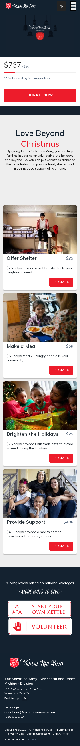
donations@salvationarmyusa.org (30, 712)
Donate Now (40, 95)
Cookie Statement (38, 733)
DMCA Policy (61, 733)
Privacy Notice (64, 729)
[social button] (61, 6)
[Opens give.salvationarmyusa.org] (39, 615)
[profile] (58, 6)
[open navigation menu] (73, 6)
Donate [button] (61, 282)
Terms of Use (15, 733)
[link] (40, 282)
